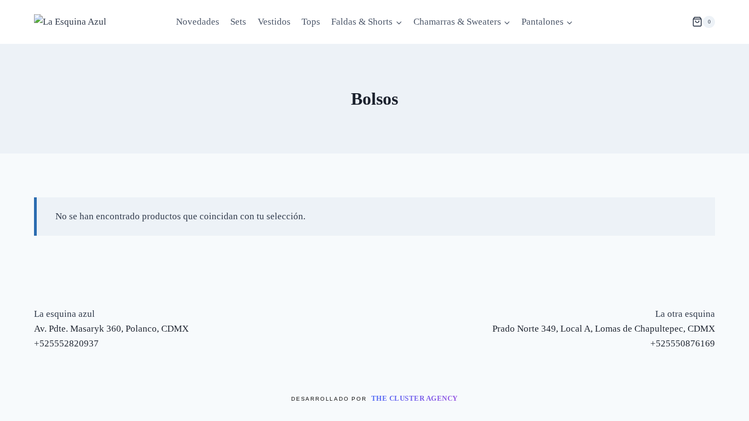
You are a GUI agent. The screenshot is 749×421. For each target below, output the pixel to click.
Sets (238, 21)
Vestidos (274, 21)
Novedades (197, 21)
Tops (311, 21)
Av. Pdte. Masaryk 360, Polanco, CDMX (111, 328)
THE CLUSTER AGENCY (414, 398)
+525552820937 (66, 343)
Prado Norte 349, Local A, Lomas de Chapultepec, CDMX (603, 328)
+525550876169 (682, 343)
